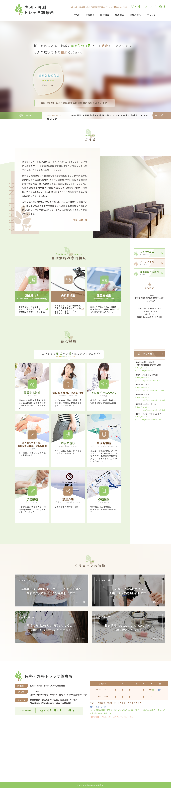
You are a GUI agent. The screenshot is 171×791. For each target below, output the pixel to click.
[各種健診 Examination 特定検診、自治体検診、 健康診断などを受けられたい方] (104, 515)
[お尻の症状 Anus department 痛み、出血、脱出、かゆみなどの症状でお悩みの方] (68, 459)
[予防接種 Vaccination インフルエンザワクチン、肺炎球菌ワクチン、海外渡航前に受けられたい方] (32, 515)
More (157, 115)
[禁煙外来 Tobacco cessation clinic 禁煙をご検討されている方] (68, 515)
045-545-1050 (150, 7)
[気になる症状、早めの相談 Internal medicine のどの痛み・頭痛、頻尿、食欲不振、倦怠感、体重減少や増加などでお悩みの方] (68, 408)
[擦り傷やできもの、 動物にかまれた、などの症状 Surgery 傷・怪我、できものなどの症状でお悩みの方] (32, 459)
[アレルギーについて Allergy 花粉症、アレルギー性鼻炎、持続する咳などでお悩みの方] (104, 408)
